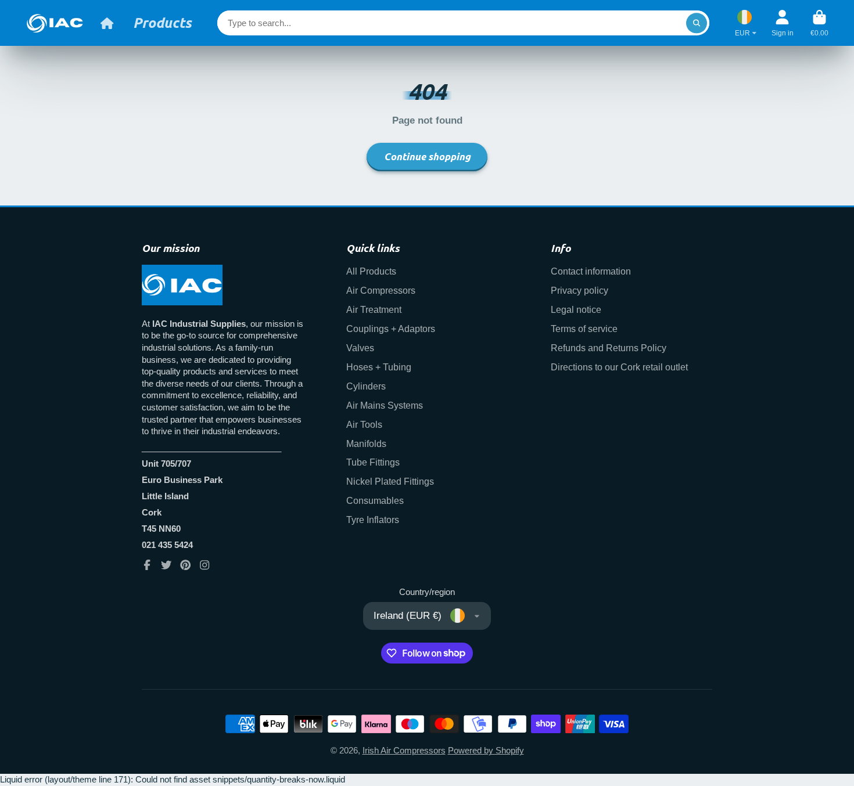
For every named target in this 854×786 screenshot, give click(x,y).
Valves (360, 347)
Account (783, 23)
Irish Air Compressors (404, 750)
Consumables (375, 500)
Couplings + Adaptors (390, 328)
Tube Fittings (373, 462)
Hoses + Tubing (378, 367)
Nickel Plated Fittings (390, 481)
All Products (371, 271)
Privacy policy (579, 290)
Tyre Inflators (372, 519)
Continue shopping (427, 156)
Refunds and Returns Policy (608, 347)
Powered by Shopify (486, 750)
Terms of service (584, 328)
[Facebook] (147, 565)
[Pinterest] (185, 565)
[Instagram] (204, 565)
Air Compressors (380, 290)
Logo (55, 23)
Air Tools (364, 424)
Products (162, 22)
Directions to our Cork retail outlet (619, 367)
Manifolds (366, 443)
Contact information (591, 271)
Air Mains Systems (384, 405)
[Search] (696, 23)
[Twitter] (166, 565)
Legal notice (576, 309)
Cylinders (366, 386)
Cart (819, 23)
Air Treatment (373, 309)
